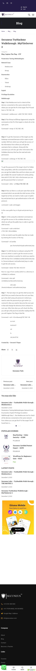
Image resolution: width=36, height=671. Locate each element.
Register (25, 7)
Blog (9, 31)
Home (3, 31)
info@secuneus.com (10, 618)
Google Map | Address (11, 613)
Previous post (7, 381)
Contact (3, 643)
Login (24, 9)
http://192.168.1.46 (22, 184)
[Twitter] (12, 349)
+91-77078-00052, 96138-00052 (13, 609)
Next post (29, 381)
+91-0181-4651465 (9, 604)
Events (3, 662)
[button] (16, 425)
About (3, 635)
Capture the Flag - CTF (13, 54)
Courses (3, 659)
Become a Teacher (7, 646)
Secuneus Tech (18, 371)
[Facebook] (7, 349)
